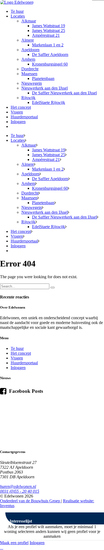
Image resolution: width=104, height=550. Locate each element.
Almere (27, 40)
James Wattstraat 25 (48, 30)
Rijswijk (28, 97)
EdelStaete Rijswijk (48, 102)
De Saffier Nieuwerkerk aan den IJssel (64, 93)
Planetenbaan (43, 78)
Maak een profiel (14, 542)
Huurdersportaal (24, 117)
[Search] (52, 287)
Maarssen (29, 73)
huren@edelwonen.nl (18, 486)
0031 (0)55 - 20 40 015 (19, 491)
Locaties (18, 16)
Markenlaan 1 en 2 (47, 45)
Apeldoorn (30, 49)
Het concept (21, 107)
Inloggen (18, 121)
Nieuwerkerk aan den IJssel (44, 88)
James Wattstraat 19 (48, 25)
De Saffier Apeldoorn (50, 54)
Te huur (17, 11)
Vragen (17, 112)
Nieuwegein (31, 83)
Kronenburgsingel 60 (50, 64)
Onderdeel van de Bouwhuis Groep (30, 501)
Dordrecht (29, 69)
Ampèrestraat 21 (46, 35)
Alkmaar (28, 21)
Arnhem (28, 59)
